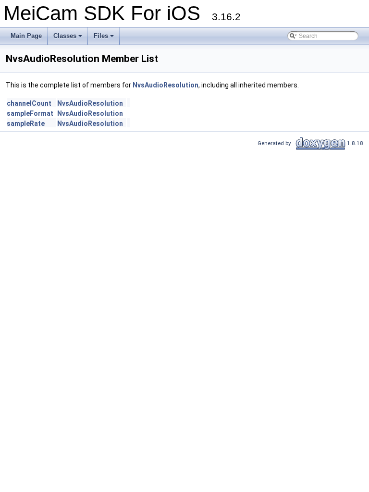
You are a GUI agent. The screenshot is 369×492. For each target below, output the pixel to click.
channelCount (29, 103)
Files (101, 35)
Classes (64, 35)
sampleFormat (30, 113)
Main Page (26, 35)
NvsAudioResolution (165, 85)
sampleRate (26, 123)
